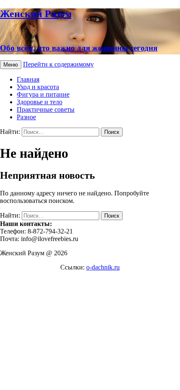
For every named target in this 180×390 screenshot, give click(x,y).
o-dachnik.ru (103, 267)
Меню (10, 65)
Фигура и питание (43, 94)
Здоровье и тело (39, 101)
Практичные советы (46, 109)
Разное (26, 117)
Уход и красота (38, 86)
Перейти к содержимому (58, 64)
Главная (28, 79)
